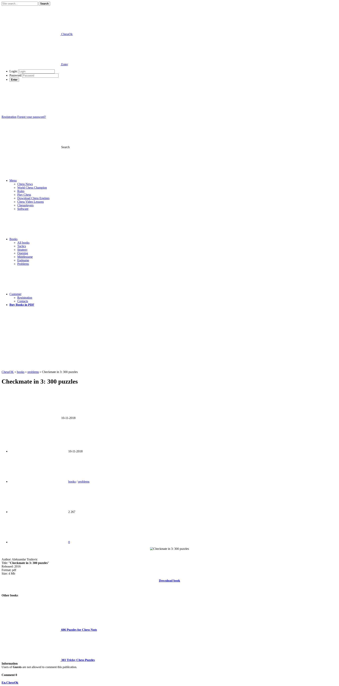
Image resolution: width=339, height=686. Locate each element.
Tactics (21, 246)
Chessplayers (25, 205)
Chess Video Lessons (30, 201)
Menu (13, 180)
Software (22, 208)
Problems (23, 263)
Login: (13, 71)
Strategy (22, 249)
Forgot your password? (31, 116)
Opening (22, 253)
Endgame (23, 260)
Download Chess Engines (33, 198)
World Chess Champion (32, 187)
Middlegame (25, 256)
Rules (20, 191)
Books (13, 239)
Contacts (22, 301)
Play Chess (24, 194)
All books (23, 242)
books (72, 481)
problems (83, 481)
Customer (15, 294)
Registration (9, 116)
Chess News (25, 184)
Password (15, 75)
